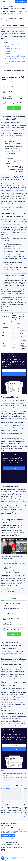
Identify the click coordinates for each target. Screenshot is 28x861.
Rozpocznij (14, 374)
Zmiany (9, 25)
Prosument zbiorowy (10, 51)
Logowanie (10, 838)
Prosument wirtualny (10, 53)
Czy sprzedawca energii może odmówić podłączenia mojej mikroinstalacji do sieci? (15, 58)
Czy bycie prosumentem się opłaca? (14, 55)
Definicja (3, 25)
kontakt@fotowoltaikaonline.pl (10, 823)
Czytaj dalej (4, 814)
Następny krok (14, 108)
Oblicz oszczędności (14, 468)
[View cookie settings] (3, 858)
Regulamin (23, 857)
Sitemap (14, 858)
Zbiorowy (15, 25)
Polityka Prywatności (14, 857)
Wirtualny (21, 25)
